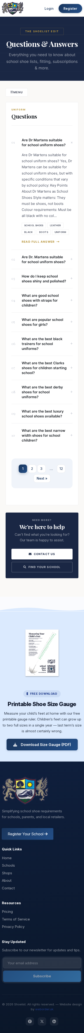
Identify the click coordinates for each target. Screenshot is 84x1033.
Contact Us (44, 554)
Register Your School (26, 834)
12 (61, 469)
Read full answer (38, 241)
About (6, 880)
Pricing (7, 911)
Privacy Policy (13, 926)
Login (49, 8)
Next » (42, 478)
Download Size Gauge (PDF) (46, 744)
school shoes (33, 225)
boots (43, 232)
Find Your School (44, 567)
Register (70, 8)
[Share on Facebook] (30, 1021)
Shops (7, 873)
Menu (18, 92)
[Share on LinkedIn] (54, 1021)
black (28, 232)
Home (7, 858)
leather (55, 225)
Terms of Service (16, 919)
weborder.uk (44, 1009)
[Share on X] (42, 1021)
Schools (8, 865)
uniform (60, 232)
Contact (8, 888)
